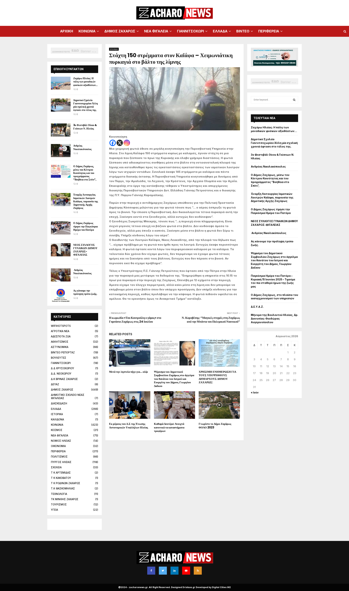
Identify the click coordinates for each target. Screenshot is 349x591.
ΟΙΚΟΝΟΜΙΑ (58, 446)
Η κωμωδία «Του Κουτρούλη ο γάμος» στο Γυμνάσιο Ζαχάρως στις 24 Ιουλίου (135, 320)
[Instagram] (127, 143)
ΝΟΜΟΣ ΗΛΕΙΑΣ (61, 440)
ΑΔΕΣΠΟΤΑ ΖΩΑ (61, 336)
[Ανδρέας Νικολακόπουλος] (61, 150)
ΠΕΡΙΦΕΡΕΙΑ (268, 31)
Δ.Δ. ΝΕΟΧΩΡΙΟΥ (61, 373)
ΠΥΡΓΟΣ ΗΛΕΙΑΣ (61, 462)
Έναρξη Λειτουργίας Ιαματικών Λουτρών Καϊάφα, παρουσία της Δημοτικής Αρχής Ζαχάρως (85, 201)
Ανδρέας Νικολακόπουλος (82, 147)
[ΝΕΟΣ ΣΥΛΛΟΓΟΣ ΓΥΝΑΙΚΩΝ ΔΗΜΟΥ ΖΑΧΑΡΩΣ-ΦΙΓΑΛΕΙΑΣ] (61, 249)
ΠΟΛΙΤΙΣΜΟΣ (59, 456)
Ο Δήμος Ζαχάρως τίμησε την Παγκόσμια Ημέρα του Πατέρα (85, 226)
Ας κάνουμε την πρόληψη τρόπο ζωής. (85, 292)
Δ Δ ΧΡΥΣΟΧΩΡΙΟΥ (62, 368)
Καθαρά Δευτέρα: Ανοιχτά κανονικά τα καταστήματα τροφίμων (169, 427)
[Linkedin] (174, 571)
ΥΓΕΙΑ (54, 509)
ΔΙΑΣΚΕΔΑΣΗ (59, 403)
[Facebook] (112, 143)
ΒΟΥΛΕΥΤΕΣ (58, 357)
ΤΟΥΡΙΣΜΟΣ (59, 504)
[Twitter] (163, 571)
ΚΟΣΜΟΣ (56, 430)
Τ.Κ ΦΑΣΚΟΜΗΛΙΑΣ (63, 488)
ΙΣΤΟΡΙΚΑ (57, 414)
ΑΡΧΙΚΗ (66, 31)
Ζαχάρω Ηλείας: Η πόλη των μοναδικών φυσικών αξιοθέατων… (85, 81)
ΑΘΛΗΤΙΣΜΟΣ (59, 341)
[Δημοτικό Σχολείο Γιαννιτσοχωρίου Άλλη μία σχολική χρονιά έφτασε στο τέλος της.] (61, 105)
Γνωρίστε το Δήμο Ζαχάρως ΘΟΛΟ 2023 (215, 425)
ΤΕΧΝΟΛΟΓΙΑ (59, 493)
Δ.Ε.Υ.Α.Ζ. (257, 306)
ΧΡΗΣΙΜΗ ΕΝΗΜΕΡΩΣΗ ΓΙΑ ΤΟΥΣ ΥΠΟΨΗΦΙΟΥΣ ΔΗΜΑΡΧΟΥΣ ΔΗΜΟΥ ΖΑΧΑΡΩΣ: (217, 377)
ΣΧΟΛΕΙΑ (56, 467)
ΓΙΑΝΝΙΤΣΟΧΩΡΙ (190, 31)
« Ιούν (255, 392)
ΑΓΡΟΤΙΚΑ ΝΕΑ (60, 331)
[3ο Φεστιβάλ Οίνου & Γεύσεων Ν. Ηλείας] (61, 130)
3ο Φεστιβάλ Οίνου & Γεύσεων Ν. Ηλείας (85, 126)
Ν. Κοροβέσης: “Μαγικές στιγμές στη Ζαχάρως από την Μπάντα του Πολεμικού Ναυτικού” (211, 320)
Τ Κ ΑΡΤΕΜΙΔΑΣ (61, 472)
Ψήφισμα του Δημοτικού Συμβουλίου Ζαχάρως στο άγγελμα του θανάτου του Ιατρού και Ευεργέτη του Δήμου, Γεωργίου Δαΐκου (174, 379)
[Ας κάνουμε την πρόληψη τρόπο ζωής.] (61, 295)
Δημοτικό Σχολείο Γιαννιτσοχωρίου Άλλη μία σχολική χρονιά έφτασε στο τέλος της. (85, 105)
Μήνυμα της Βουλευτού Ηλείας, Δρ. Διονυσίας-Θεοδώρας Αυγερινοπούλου (274, 318)
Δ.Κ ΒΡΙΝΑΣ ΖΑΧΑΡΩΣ (64, 379)
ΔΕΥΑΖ (55, 384)
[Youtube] (186, 571)
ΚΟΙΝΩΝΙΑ (87, 31)
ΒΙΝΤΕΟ (242, 31)
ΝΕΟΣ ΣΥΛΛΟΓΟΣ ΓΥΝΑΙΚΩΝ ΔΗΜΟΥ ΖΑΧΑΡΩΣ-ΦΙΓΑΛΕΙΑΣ (85, 250)
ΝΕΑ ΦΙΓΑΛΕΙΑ (156, 31)
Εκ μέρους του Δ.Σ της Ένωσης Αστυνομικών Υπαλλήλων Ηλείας (128, 425)
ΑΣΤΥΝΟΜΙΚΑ (59, 346)
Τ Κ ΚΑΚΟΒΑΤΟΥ (61, 477)
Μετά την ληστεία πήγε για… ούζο (128, 372)
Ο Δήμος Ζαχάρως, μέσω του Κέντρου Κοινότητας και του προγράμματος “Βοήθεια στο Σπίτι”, (84, 172)
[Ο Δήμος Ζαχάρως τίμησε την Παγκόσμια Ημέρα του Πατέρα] (61, 228)
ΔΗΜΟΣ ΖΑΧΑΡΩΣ (119, 31)
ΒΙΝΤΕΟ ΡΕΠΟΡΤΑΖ (63, 352)
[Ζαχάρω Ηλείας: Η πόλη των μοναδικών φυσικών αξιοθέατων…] (61, 83)
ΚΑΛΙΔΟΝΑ (57, 419)
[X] (120, 143)
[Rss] (198, 571)
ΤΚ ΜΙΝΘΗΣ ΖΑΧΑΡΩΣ (64, 499)
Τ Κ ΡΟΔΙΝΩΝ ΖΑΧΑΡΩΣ (65, 483)
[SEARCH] (294, 99)
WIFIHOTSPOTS (61, 325)
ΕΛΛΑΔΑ (220, 31)
